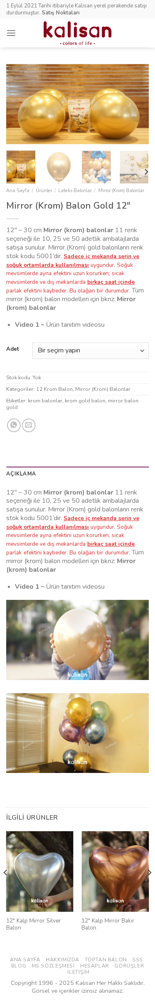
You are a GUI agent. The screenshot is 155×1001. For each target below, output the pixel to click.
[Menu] (11, 33)
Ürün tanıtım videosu (76, 324)
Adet (12, 349)
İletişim (78, 972)
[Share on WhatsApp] (14, 425)
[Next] (135, 104)
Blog (18, 966)
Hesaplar (94, 966)
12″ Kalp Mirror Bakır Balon (107, 924)
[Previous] (19, 104)
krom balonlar (45, 400)
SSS (137, 959)
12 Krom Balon (54, 389)
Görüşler (129, 966)
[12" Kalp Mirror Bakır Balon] (115, 871)
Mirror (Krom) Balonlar (121, 191)
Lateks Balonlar (75, 191)
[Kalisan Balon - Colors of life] (77, 33)
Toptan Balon (105, 959)
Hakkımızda (62, 959)
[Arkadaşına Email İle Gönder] (29, 425)
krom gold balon (85, 400)
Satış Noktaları (60, 13)
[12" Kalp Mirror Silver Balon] (40, 871)
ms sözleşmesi (53, 966)
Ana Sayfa (17, 191)
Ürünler (44, 191)
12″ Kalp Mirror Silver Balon (33, 924)
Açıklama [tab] (21, 474)
